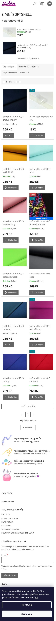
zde (36, 597)
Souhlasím (26, 614)
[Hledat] (34, 3)
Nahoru (29, 427)
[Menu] (49, 3)
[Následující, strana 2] (28, 414)
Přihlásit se (10, 575)
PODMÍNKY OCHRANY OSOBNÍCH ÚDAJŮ (17, 533)
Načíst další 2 (28, 406)
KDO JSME (5, 514)
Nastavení (27, 604)
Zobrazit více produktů (26, 58)
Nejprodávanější (10, 72)
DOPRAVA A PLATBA (9, 518)
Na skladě (12, 81)
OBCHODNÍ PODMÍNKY (10, 529)
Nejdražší (35, 66)
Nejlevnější (23, 66)
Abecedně (24, 72)
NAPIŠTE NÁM (7, 522)
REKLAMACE (6, 525)
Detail (8, 135)
